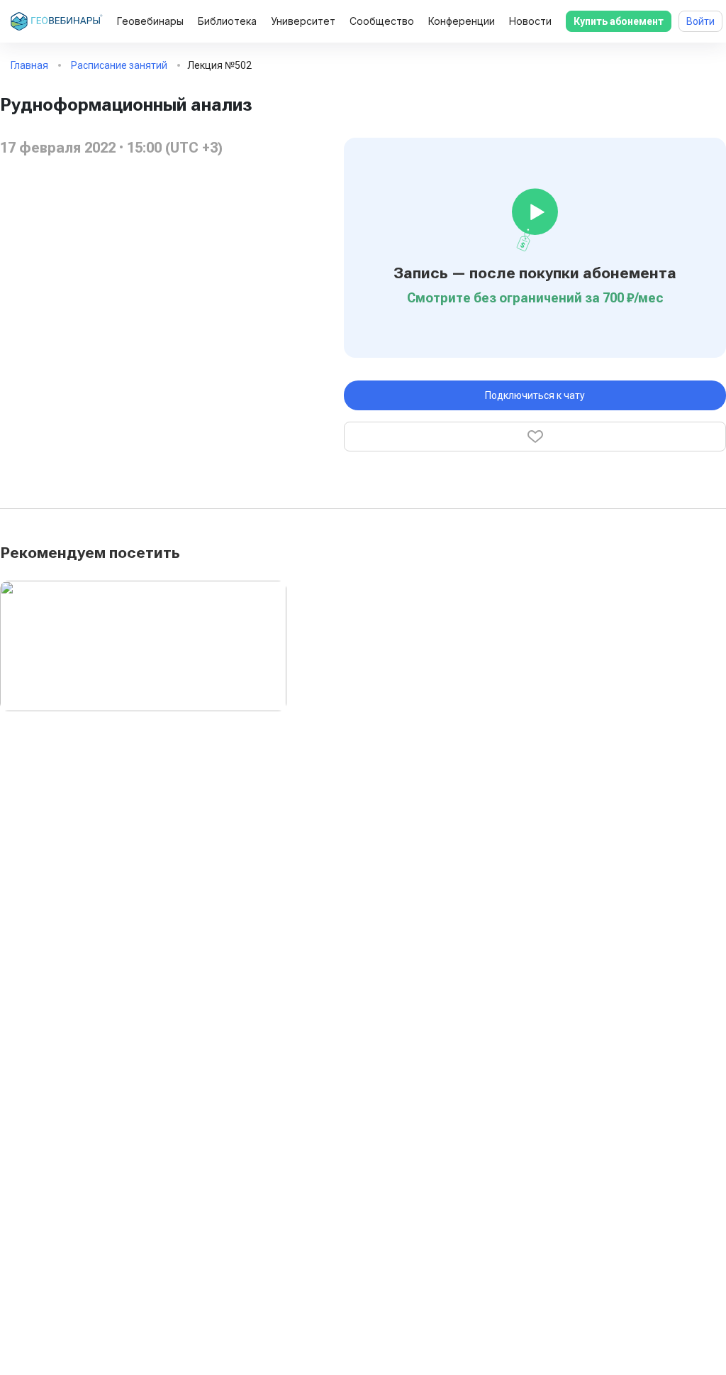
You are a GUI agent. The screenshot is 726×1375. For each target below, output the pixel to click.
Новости (530, 21)
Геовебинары (150, 21)
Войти (700, 21)
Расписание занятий (119, 65)
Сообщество (382, 21)
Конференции (461, 21)
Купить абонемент (619, 21)
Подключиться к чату (535, 395)
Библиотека (227, 21)
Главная (29, 65)
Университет (303, 21)
